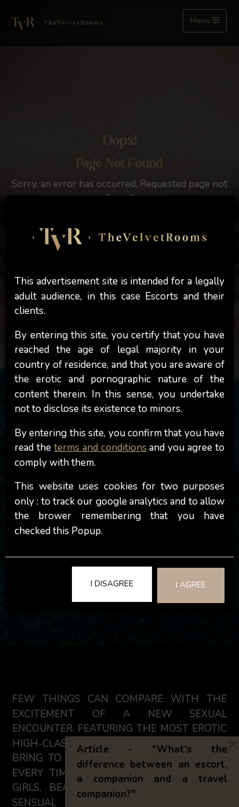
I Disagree (111, 583)
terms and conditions (100, 447)
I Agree (191, 584)
